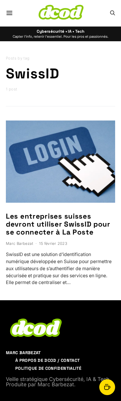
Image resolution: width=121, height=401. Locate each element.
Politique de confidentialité (48, 368)
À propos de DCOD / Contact (47, 360)
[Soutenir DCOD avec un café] (107, 387)
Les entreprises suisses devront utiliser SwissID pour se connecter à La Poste (58, 224)
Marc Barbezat (19, 243)
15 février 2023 (53, 243)
